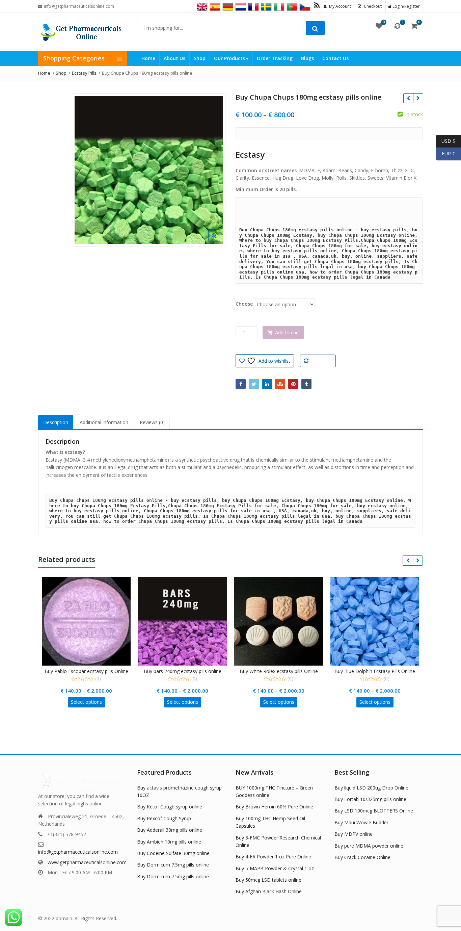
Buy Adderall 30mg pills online (169, 830)
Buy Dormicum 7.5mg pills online (173, 864)
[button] (219, 241)
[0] (379, 25)
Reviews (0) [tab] (152, 422)
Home (148, 58)
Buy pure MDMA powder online (368, 846)
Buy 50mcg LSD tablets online (268, 880)
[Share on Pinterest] (293, 384)
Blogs (307, 58)
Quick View (89, 671)
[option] (149, 170)
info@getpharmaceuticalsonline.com (78, 852)
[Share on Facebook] (241, 384)
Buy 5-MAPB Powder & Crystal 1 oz (275, 868)
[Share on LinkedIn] (267, 384)
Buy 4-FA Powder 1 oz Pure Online (273, 856)
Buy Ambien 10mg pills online (169, 841)
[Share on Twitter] (254, 384)
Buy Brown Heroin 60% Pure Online (274, 806)
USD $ (445, 140)
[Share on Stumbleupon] (280, 384)
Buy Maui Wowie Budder (361, 822)
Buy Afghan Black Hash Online (269, 891)
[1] (397, 25)
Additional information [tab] (104, 422)
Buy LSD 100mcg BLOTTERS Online (373, 810)
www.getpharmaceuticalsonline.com (87, 862)
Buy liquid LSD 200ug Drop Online (371, 787)
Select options (86, 702)
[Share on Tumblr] (306, 384)
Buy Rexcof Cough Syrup (164, 818)
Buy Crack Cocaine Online (362, 857)
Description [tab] (55, 422)
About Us (174, 58)
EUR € (445, 153)
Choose (244, 304)
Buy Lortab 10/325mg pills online (370, 799)
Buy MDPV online (353, 834)
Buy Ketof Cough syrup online (169, 806)
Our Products (230, 58)
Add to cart (287, 332)
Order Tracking (275, 58)
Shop (200, 58)
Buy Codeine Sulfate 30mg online (173, 853)
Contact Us (335, 58)
